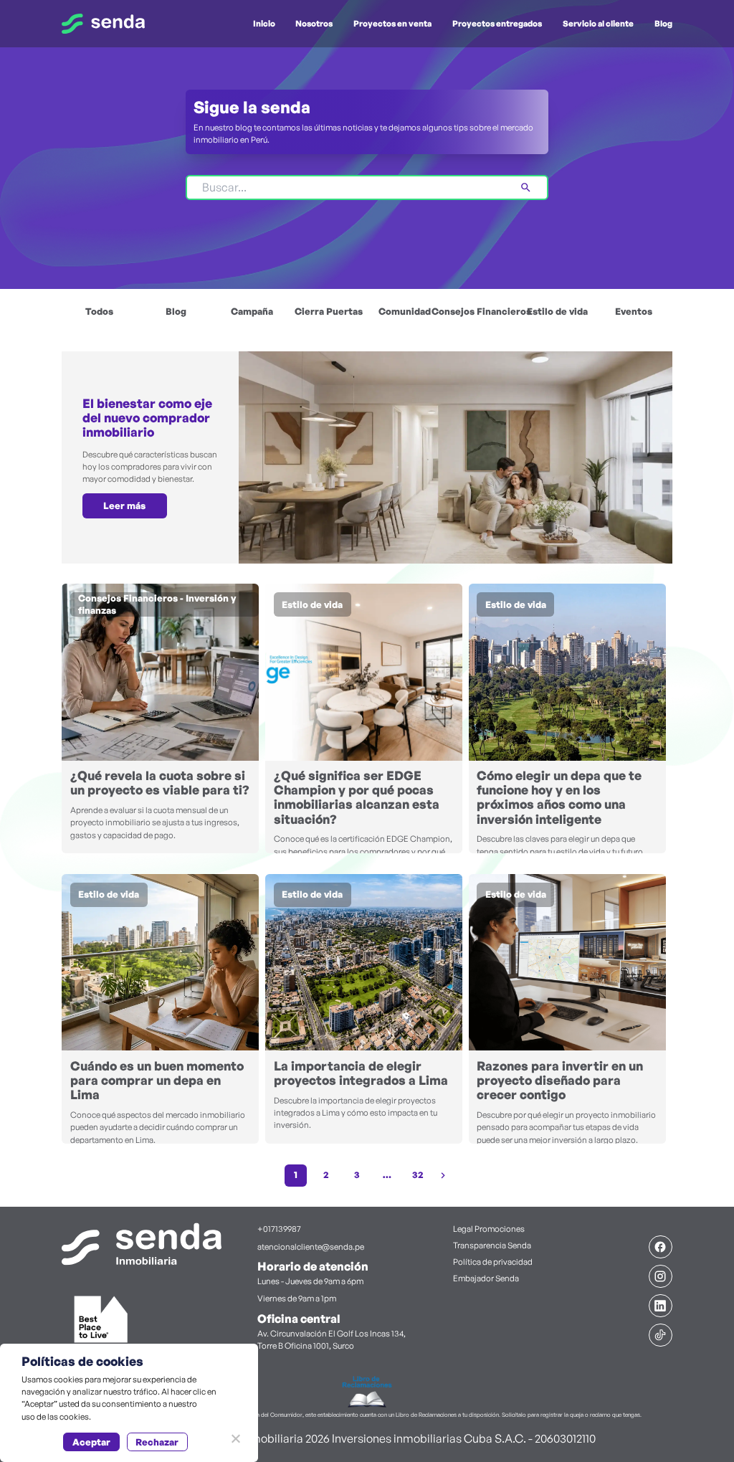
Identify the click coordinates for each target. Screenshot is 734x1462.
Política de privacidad (493, 1261)
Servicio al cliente (598, 23)
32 (418, 1174)
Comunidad (404, 311)
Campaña (252, 311)
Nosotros (314, 23)
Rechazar (156, 1442)
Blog (663, 23)
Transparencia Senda (492, 1245)
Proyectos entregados (497, 23)
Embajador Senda (486, 1278)
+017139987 (279, 1228)
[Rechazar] (235, 1438)
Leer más (124, 505)
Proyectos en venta (392, 23)
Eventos (633, 311)
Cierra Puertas (329, 311)
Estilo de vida (557, 311)
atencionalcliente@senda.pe (310, 1246)
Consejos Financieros (481, 311)
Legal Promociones (489, 1228)
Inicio (264, 23)
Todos (99, 311)
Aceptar (91, 1442)
